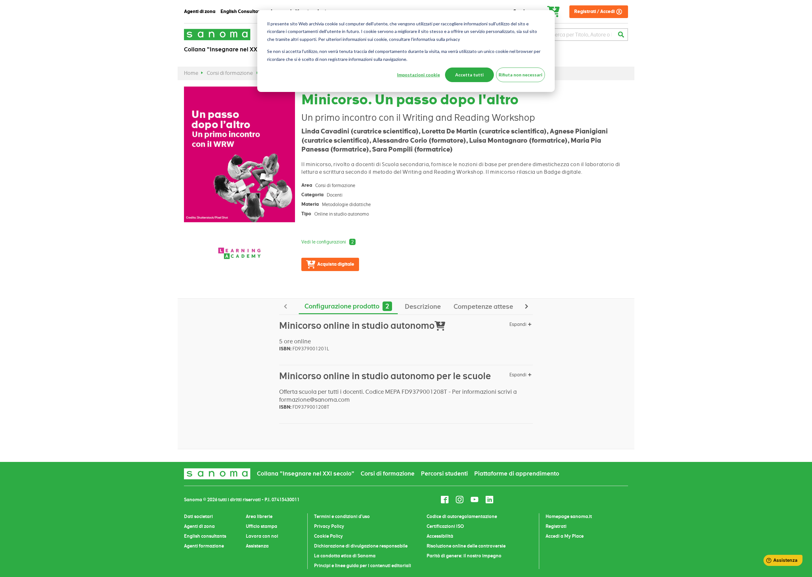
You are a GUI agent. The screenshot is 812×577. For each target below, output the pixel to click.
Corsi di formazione (230, 73)
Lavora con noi (262, 536)
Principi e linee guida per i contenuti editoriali (362, 565)
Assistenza (257, 546)
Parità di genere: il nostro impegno (464, 556)
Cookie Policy (328, 536)
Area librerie (259, 516)
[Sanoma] (217, 34)
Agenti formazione (204, 546)
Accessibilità (440, 536)
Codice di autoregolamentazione (462, 516)
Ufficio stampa (261, 526)
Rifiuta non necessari (520, 74)
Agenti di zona (199, 526)
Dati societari (198, 516)
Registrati (556, 526)
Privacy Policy (329, 526)
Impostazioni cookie (418, 74)
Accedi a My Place (565, 536)
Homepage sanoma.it (569, 516)
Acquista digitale (335, 264)
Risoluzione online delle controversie (466, 546)
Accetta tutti (469, 74)
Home (191, 73)
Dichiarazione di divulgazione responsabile (361, 546)
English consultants (205, 536)
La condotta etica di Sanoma (345, 556)
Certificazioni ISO (445, 526)
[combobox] (581, 34)
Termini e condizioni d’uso (342, 516)
